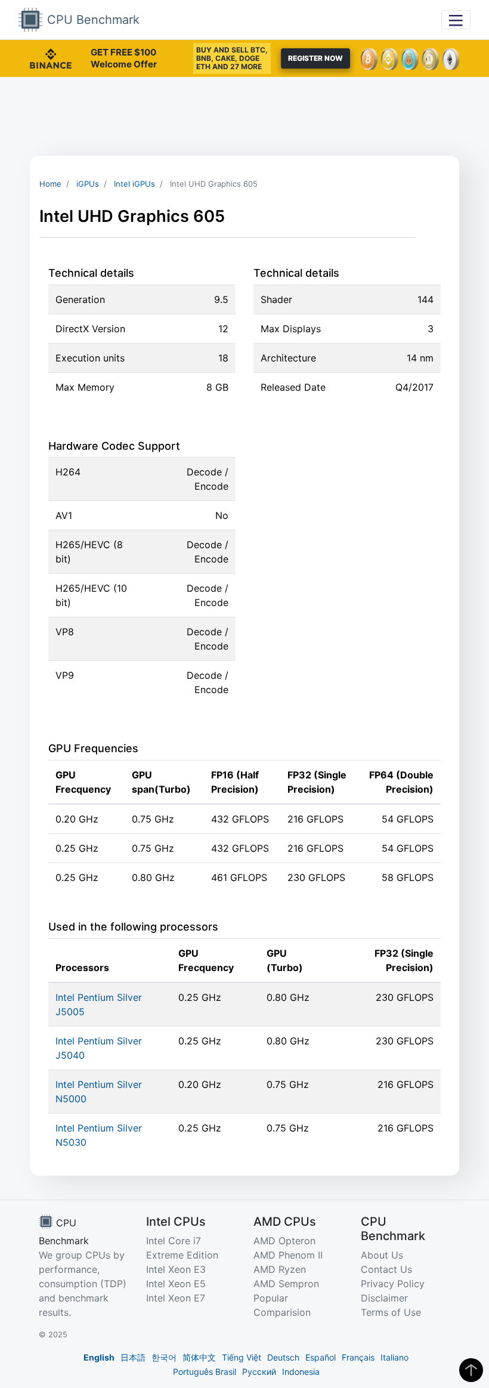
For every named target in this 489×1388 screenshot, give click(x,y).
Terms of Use (391, 1312)
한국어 (164, 1357)
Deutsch (283, 1357)
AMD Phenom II (288, 1255)
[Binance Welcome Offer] (51, 57)
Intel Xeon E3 (176, 1269)
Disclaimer (384, 1298)
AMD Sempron (286, 1284)
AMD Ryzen (279, 1269)
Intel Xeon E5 (176, 1284)
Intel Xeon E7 (175, 1298)
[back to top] (471, 1370)
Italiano (394, 1357)
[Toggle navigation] (456, 19)
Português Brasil (204, 1372)
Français (358, 1357)
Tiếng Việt (241, 1357)
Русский (259, 1372)
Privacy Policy (393, 1284)
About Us (382, 1255)
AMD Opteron (284, 1241)
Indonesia (301, 1372)
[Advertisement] (244, 116)
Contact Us (386, 1269)
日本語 (133, 1357)
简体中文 (199, 1357)
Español (320, 1357)
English (98, 1357)
